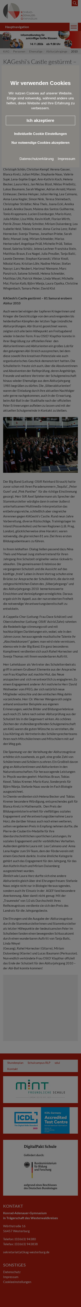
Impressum (66, 159)
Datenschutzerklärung (37, 159)
